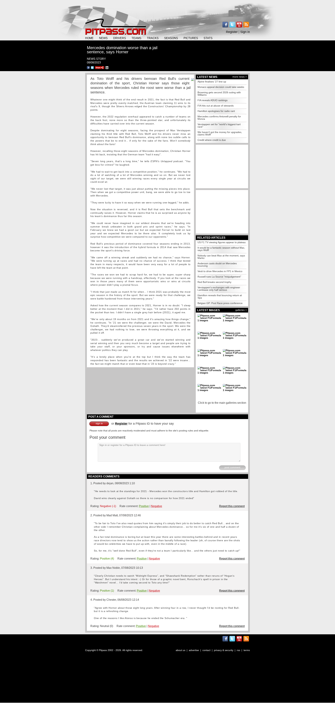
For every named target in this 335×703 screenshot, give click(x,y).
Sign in (245, 32)
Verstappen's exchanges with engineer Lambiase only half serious (219, 288)
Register (232, 32)
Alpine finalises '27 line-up (212, 81)
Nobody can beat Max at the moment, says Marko (221, 256)
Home (89, 38)
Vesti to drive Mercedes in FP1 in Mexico (220, 271)
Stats (208, 38)
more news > (239, 76)
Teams (136, 38)
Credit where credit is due (212, 140)
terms (247, 650)
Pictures (191, 38)
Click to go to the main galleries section (222, 402)
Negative (156, 506)
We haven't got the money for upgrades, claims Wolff (220, 133)
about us (180, 650)
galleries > (241, 310)
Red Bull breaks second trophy (214, 282)
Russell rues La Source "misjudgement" (219, 276)
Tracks (153, 38)
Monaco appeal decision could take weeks (221, 87)
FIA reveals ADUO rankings (213, 100)
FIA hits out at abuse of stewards (216, 105)
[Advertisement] (167, 9)
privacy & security (223, 650)
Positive (144, 506)
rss (238, 650)
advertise (194, 650)
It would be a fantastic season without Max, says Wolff (221, 249)
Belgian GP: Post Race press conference (220, 303)
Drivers (119, 38)
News (103, 38)
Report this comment (232, 506)
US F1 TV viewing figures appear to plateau (222, 242)
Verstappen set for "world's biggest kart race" (219, 125)
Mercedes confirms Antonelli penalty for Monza (219, 117)
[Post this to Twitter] (92, 67)
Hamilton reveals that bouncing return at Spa (220, 296)
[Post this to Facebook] (88, 67)
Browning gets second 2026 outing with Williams (219, 93)
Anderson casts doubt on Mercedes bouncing (217, 264)
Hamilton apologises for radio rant (216, 111)
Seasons (171, 38)
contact (206, 650)
